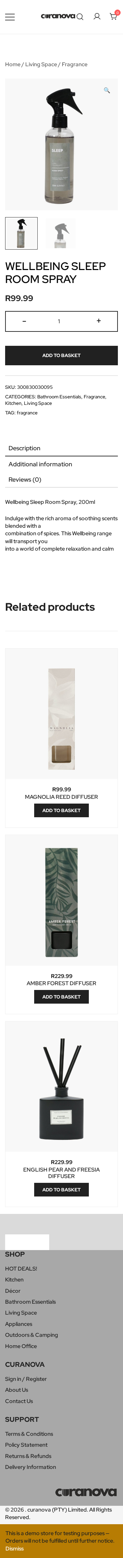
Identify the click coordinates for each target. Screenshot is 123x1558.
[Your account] (97, 17)
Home (12, 64)
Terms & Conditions (29, 1433)
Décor (12, 1290)
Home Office (21, 1346)
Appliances (18, 1324)
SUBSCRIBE (27, 1242)
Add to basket (61, 355)
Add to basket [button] (61, 810)
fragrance (27, 413)
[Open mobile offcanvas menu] (10, 16)
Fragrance (74, 64)
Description (24, 448)
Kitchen (13, 403)
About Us (16, 1389)
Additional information (40, 464)
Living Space (41, 64)
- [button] (24, 320)
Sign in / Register (26, 1379)
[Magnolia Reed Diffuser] (61, 714)
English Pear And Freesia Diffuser (61, 1173)
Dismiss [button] (14, 1548)
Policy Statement (26, 1444)
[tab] (61, 448)
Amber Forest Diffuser (61, 983)
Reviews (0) (25, 479)
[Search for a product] (80, 17)
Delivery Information (30, 1467)
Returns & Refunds (28, 1456)
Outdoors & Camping (31, 1335)
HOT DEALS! (21, 1268)
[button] (107, 90)
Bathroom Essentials (59, 397)
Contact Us (19, 1401)
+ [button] (98, 320)
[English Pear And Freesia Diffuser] (61, 1086)
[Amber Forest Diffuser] (61, 900)
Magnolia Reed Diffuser (61, 797)
